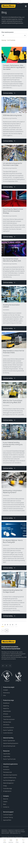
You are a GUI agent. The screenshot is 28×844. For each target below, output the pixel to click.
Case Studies (6, 753)
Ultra (4, 695)
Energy (5, 786)
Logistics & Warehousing (9, 777)
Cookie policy (4, 837)
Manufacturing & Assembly (10, 118)
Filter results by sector (7, 32)
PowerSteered (7, 716)
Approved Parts (7, 820)
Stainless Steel (7, 722)
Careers (5, 801)
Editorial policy (19, 837)
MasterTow (6, 708)
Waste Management (8, 783)
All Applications (7, 791)
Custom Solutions (8, 733)
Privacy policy (12, 837)
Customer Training (8, 817)
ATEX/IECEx (6, 725)
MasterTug (6, 706)
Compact (5, 690)
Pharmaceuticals (7, 772)
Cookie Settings (5, 1)
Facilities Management (9, 780)
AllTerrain (5, 714)
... (14, 624)
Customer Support (8, 814)
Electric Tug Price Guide (9, 759)
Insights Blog (6, 756)
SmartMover (6, 703)
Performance (6, 692)
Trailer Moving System (9, 719)
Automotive (6, 769)
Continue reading (7, 93)
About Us (5, 799)
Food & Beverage (7, 788)
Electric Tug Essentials (9, 740)
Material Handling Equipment (10, 743)
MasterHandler (7, 711)
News (4, 804)
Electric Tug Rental (8, 730)
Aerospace (6, 767)
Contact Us (6, 807)
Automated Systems (8, 727)
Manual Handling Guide (9, 746)
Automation (6, 309)
